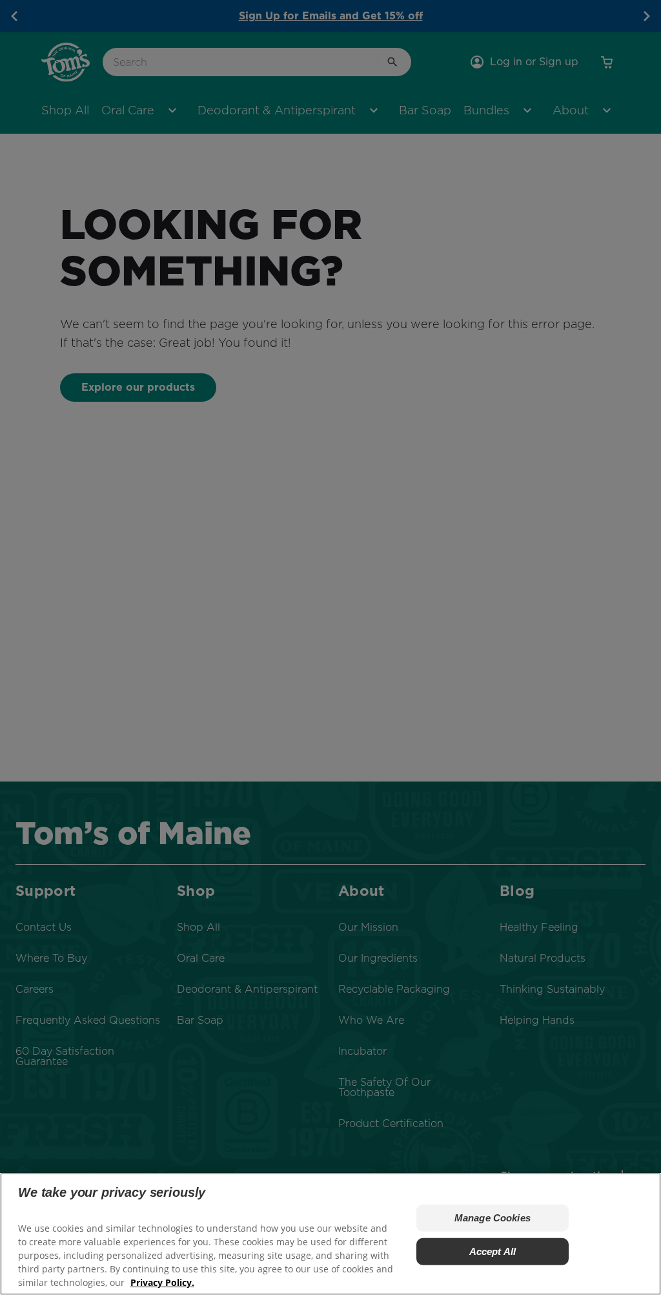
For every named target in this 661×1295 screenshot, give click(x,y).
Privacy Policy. (162, 1282)
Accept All (492, 1251)
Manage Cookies (492, 1217)
